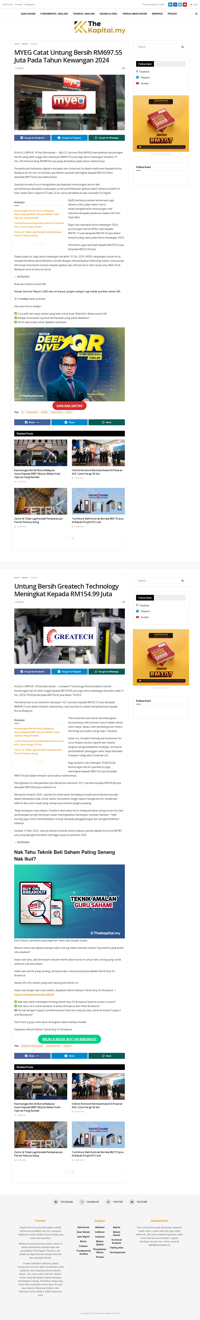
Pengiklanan (29, 4)
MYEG (44, 412)
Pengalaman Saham (135, 13)
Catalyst (33, 43)
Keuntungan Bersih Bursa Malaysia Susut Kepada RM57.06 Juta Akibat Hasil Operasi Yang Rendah (36, 214)
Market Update (100, 1243)
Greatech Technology (32, 1045)
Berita (83, 1241)
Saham (25, 43)
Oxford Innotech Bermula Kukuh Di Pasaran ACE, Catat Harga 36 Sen (97, 471)
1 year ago (21, 481)
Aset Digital (83, 1236)
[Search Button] (183, 47)
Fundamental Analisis (54, 13)
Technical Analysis (116, 1241)
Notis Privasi (7, 4)
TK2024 (67, 1045)
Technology (56, 412)
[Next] (42, 244)
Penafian (18, 4)
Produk (172, 13)
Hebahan (100, 1227)
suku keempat (53, 1045)
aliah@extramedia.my (159, 1244)
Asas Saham (28, 13)
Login (195, 4)
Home (16, 43)
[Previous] (36, 244)
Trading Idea (116, 1247)
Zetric (69, 412)
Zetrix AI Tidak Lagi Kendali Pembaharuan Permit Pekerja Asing (38, 520)
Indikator (100, 1231)
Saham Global (109, 13)
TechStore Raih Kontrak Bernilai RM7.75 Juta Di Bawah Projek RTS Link (97, 520)
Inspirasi (157, 13)
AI (23, 412)
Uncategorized (117, 1252)
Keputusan (32, 412)
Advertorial (83, 1227)
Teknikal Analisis (84, 13)
